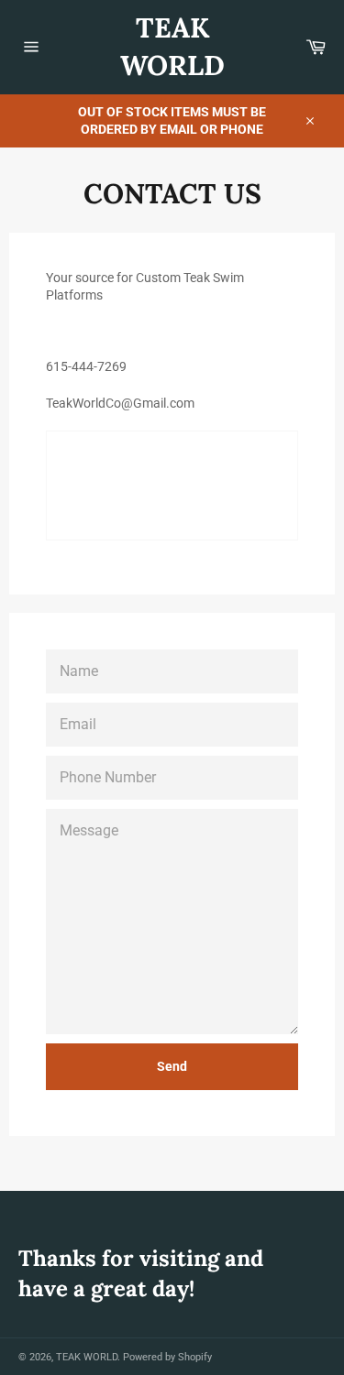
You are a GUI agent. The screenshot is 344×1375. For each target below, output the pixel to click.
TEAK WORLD (172, 46)
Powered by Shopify (167, 1357)
